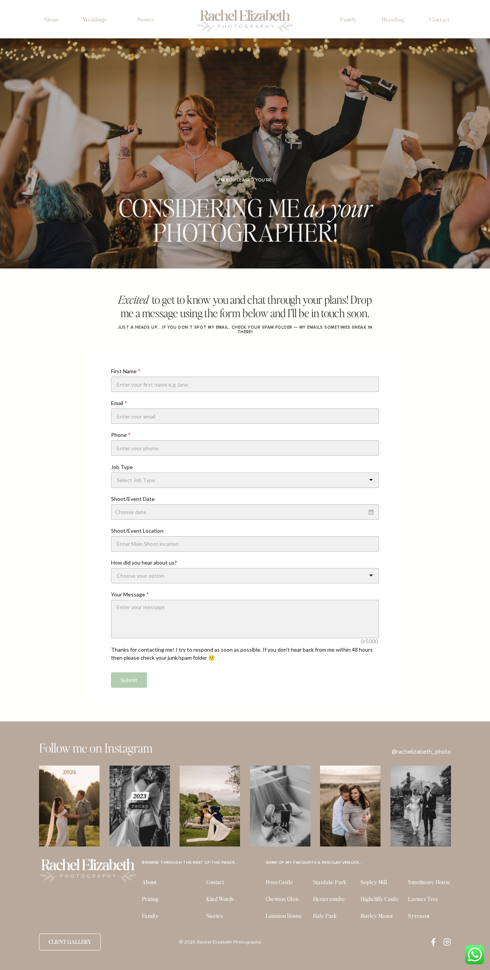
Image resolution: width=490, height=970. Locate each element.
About (50, 19)
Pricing (150, 898)
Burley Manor (377, 915)
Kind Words (220, 898)
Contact (439, 19)
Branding (393, 19)
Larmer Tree (423, 898)
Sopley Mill (374, 881)
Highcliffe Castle (380, 898)
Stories (145, 19)
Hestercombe (329, 898)
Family (348, 19)
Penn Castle (279, 881)
